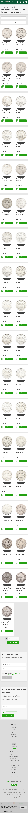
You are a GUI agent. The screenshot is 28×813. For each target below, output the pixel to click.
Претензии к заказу (14, 765)
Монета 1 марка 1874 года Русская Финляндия (20, 589)
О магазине (14, 754)
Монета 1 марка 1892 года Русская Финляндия (6, 589)
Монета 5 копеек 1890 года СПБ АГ (20, 486)
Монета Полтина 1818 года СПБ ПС (6, 111)
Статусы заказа (14, 762)
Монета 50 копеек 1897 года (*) (21, 77)
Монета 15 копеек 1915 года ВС (20, 111)
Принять (23, 807)
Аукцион (14, 748)
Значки (14, 744)
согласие (9, 672)
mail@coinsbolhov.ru (15, 781)
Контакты (14, 769)
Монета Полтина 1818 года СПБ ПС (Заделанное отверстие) (6, 78)
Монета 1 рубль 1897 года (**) (5, 213)
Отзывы (14, 767)
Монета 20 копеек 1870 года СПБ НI (21, 213)
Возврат (14, 763)
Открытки (14, 746)
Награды (14, 736)
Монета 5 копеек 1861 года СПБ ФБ (6, 486)
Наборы (14, 742)
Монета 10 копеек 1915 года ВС (20, 247)
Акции (14, 729)
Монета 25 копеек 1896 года (6, 43)
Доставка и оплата (14, 756)
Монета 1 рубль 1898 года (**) (20, 179)
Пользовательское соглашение (14, 794)
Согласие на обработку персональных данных (14, 792)
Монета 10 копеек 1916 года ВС (6, 247)
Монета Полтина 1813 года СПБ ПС (20, 554)
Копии (14, 732)
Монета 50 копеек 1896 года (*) (6, 452)
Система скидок (14, 758)
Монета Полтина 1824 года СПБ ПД (6, 554)
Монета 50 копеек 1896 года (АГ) (21, 452)
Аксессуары (14, 741)
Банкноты (14, 734)
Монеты (14, 731)
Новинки (14, 727)
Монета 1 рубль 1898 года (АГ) (20, 43)
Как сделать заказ (14, 760)
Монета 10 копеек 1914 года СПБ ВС (20, 383)
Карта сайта (14, 791)
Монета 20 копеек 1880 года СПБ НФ (6, 179)
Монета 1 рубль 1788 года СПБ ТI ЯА (6, 520)
